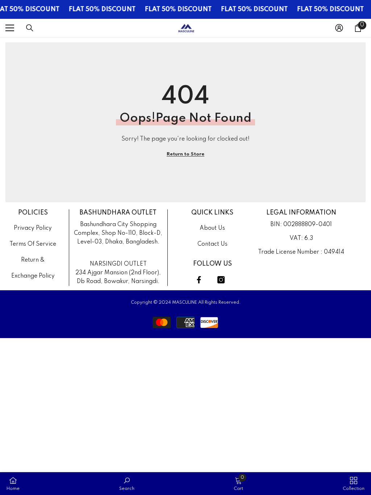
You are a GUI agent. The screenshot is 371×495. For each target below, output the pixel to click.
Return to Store (185, 154)
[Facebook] (199, 279)
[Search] (29, 28)
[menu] (9, 28)
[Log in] (339, 28)
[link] (126, 484)
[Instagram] (221, 279)
